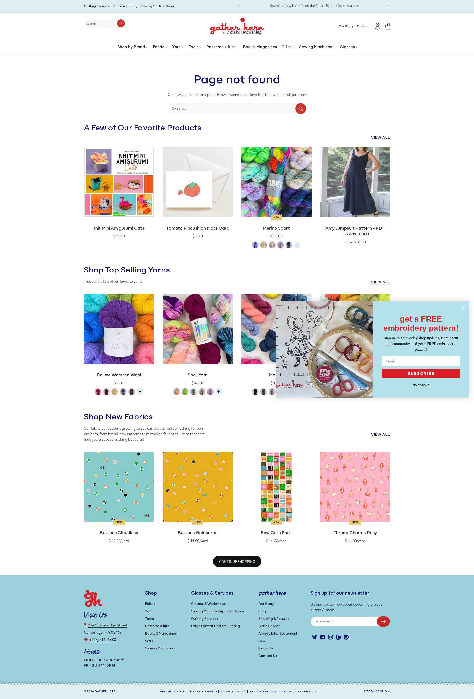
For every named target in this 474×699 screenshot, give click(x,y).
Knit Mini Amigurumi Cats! (118, 228)
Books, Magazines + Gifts (267, 47)
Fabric (158, 47)
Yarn (176, 47)
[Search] (121, 23)
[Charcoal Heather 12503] (131, 392)
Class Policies (269, 626)
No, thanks (421, 385)
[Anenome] (176, 392)
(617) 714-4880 (103, 639)
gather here (105, 691)
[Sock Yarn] (218, 394)
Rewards (265, 648)
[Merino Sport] (297, 247)
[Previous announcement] (238, 5)
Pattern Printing (125, 6)
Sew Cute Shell (276, 533)
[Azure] (255, 245)
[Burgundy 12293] (106, 392)
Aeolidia (383, 691)
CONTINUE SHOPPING (237, 561)
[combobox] (104, 24)
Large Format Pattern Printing (215, 626)
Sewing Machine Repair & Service (217, 611)
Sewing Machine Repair (158, 6)
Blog (262, 611)
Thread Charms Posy (355, 533)
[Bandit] (193, 392)
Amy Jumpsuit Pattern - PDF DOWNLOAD (355, 231)
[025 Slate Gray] (263, 392)
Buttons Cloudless (119, 533)
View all (380, 138)
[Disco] (280, 245)
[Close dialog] (462, 307)
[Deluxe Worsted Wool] (140, 394)
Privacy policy (233, 691)
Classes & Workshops (208, 604)
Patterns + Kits (220, 47)
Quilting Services (96, 6)
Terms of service (202, 691)
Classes (347, 47)
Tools (193, 47)
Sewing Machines (315, 47)
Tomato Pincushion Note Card (197, 228)
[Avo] (185, 392)
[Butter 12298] (114, 392)
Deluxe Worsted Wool (119, 375)
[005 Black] (255, 392)
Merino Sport (276, 228)
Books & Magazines (161, 634)
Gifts (149, 641)
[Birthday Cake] (210, 392)
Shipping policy (262, 691)
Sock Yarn (198, 375)
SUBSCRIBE (421, 373)
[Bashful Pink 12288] (98, 392)
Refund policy (172, 691)
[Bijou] (201, 392)
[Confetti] (272, 245)
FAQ (261, 641)
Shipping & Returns (273, 619)
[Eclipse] (288, 245)
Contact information (299, 691)
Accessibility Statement (277, 634)
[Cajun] (263, 245)
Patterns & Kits (157, 626)
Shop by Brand (131, 47)
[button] (132, 48)
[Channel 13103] (123, 392)
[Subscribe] (383, 621)
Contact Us (267, 656)
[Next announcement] (388, 5)
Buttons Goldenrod (198, 533)
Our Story (266, 604)
